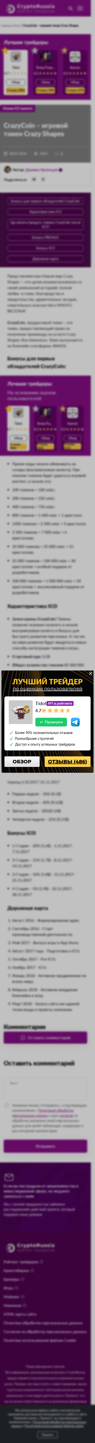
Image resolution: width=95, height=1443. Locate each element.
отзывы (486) (67, 762)
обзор (22, 762)
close (91, 673)
